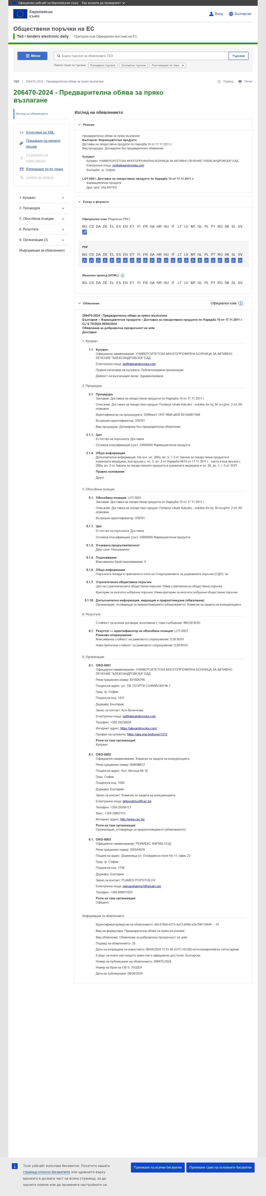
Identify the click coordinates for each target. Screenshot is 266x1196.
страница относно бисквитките (46, 1172)
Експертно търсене (134, 65)
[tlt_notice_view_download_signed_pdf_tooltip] (84, 232)
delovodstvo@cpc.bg (137, 801)
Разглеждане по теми (166, 65)
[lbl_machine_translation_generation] (122, 276)
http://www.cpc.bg (132, 819)
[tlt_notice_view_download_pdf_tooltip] (84, 260)
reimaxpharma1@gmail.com (142, 886)
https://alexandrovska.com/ (138, 728)
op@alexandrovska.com (128, 165)
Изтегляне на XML (40, 132)
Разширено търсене (102, 65)
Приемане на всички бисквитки (158, 1167)
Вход (219, 14)
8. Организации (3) (33, 240)
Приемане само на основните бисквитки (220, 1167)
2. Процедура (29, 208)
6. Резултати (28, 229)
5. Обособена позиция (36, 218)
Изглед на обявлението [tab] (32, 113)
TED (16, 81)
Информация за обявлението (42, 250)
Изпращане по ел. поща (44, 169)
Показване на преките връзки (43, 143)
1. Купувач (27, 197)
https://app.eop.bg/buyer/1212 (147, 734)
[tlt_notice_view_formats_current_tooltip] (241, 303)
